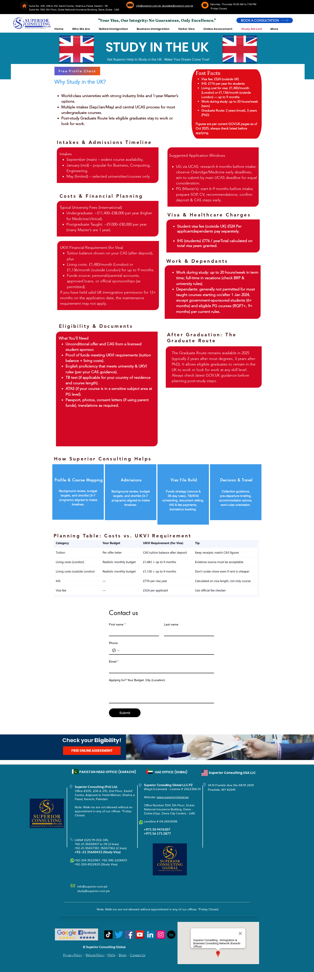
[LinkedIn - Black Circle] (171, 934)
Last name (171, 624)
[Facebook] (129, 934)
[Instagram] (161, 934)
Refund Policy (95, 955)
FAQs (111, 955)
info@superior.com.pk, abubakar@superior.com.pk (164, 5)
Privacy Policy (72, 955)
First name (117, 624)
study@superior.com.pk (93, 891)
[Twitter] (119, 934)
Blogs (122, 955)
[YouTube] (140, 934)
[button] (81, 29)
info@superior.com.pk (92, 886)
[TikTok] (108, 934)
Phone (113, 643)
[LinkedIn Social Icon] (150, 934)
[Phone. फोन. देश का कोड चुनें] (116, 650)
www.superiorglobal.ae (173, 797)
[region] (78, 492)
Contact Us (137, 955)
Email (113, 661)
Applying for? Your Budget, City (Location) (137, 680)
